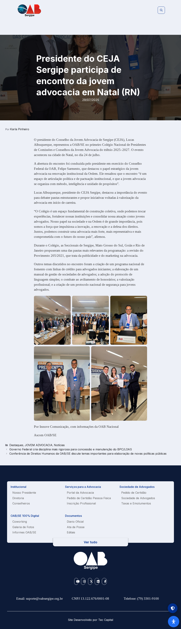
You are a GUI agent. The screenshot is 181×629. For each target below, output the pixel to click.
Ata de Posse (75, 527)
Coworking (19, 521)
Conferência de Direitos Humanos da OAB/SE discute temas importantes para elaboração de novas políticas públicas (88, 453)
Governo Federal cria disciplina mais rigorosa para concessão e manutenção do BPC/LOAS (70, 449)
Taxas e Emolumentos (136, 503)
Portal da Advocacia (80, 492)
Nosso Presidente (24, 492)
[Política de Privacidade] (172, 608)
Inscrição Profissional (81, 503)
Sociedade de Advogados (138, 498)
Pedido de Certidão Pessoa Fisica (89, 498)
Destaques (16, 445)
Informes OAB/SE (24, 532)
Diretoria (18, 498)
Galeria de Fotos (23, 527)
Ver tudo (90, 542)
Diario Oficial (75, 521)
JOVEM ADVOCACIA (38, 445)
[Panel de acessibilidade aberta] (173, 621)
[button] (161, 10)
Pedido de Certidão (133, 492)
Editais (71, 532)
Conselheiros (21, 503)
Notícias (59, 445)
